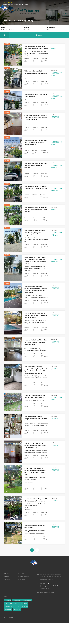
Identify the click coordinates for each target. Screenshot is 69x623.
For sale (22, 573)
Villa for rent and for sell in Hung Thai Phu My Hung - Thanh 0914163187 (35, 165)
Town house (8, 609)
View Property (13, 61)
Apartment (8, 600)
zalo (9, 4)
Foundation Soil (27, 600)
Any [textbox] (48, 29)
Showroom (25, 606)
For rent (7, 576)
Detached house (17, 600)
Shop (18, 606)
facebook (16, 4)
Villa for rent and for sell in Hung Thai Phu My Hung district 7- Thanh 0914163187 (35, 142)
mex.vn (11, 617)
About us (7, 579)
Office (26, 603)
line (12, 4)
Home (6, 573)
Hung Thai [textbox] (27, 29)
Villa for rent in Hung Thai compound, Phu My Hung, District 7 (35, 73)
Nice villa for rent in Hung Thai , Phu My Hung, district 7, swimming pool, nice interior (36, 315)
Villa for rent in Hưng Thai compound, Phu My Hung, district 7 (35, 419)
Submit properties (24, 576)
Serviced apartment (10, 606)
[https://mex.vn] (4, 9)
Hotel (6, 603)
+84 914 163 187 (8, 2)
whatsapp (4, 4)
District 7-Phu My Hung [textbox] (7, 29)
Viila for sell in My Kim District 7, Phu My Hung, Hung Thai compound (35, 233)
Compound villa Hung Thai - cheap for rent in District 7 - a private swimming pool (36, 342)
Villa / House (16, 609)
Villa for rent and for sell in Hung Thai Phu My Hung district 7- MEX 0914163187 (35, 210)
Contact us (22, 579)
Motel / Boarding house (16, 603)
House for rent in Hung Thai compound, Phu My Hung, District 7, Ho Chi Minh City (35, 445)
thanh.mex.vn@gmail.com (47, 592)
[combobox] (11, 29)
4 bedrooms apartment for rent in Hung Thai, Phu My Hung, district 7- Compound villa (35, 117)
